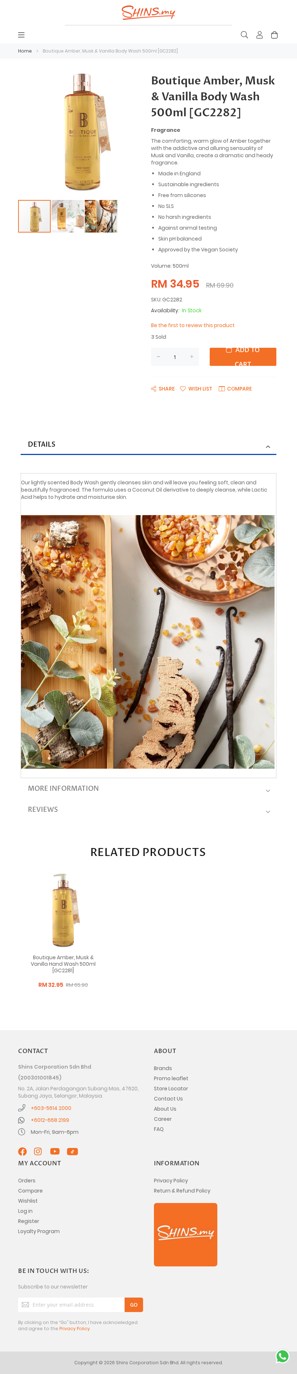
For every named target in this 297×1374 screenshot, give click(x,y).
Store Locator (171, 1088)
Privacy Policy (171, 1180)
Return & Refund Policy (182, 1190)
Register (28, 1221)
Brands (163, 1068)
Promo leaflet (171, 1078)
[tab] (148, 445)
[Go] (134, 1305)
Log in (25, 1211)
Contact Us (168, 1098)
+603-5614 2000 (51, 1108)
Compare (30, 1190)
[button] (68, 216)
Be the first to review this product (193, 325)
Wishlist (28, 1200)
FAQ (159, 1129)
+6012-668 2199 (50, 1120)
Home (25, 51)
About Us (165, 1108)
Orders (26, 1180)
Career (163, 1119)
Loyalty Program (39, 1231)
